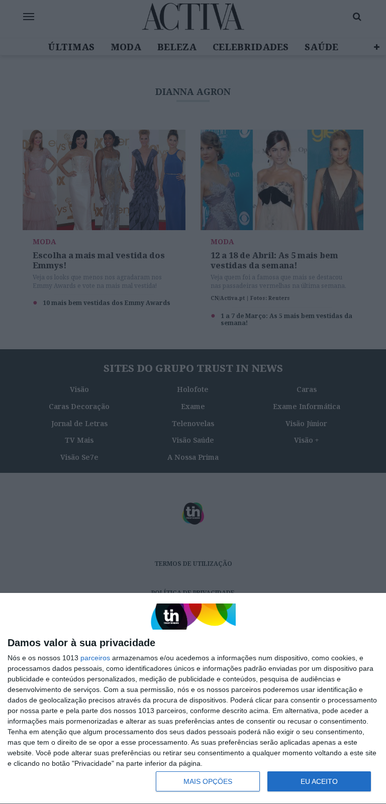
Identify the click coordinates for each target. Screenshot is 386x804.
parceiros (95, 657)
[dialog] (193, 698)
